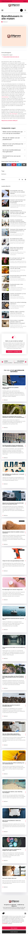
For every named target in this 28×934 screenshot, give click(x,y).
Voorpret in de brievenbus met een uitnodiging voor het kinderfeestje (17, 201)
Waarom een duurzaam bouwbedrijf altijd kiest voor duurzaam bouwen (13, 503)
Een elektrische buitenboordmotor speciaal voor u (13, 619)
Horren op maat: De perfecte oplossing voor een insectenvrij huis (13, 763)
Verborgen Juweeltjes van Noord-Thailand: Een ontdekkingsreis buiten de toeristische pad (13, 677)
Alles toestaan (14, 928)
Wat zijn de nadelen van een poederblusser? (14, 138)
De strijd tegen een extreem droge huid (12, 589)
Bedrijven (5, 21)
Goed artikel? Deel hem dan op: (11, 56)
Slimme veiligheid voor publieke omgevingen (10, 388)
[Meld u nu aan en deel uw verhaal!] (14, 337)
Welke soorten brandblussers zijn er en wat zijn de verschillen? (14, 132)
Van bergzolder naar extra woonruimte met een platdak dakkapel (17, 192)
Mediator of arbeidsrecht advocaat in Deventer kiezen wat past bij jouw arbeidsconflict (18, 221)
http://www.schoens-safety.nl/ (9, 120)
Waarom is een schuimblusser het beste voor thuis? (14, 144)
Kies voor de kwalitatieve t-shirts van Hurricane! (11, 821)
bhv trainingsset (13, 113)
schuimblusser (4, 97)
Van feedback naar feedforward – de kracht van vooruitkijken (13, 475)
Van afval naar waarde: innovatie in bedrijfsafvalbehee (11, 705)
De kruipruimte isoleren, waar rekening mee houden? (12, 792)
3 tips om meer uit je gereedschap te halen (13, 560)
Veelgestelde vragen (7, 54)
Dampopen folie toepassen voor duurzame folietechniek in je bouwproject (18, 231)
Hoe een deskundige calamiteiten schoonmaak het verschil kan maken (11, 734)
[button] (25, 913)
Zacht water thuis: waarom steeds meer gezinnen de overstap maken (16, 249)
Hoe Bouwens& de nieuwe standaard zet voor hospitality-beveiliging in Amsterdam (12, 446)
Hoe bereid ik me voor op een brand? (14, 156)
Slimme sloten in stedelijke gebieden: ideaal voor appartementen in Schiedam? (17, 322)
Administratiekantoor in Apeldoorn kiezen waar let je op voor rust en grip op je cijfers (18, 212)
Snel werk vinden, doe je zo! (9, 878)
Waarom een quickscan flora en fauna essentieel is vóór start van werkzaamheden (13, 417)
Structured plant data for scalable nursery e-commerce (13, 532)
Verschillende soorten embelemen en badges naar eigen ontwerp (11, 850)
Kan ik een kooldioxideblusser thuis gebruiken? (14, 150)
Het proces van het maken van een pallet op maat (13, 648)
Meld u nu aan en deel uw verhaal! (14, 341)
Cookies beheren (14, 931)
